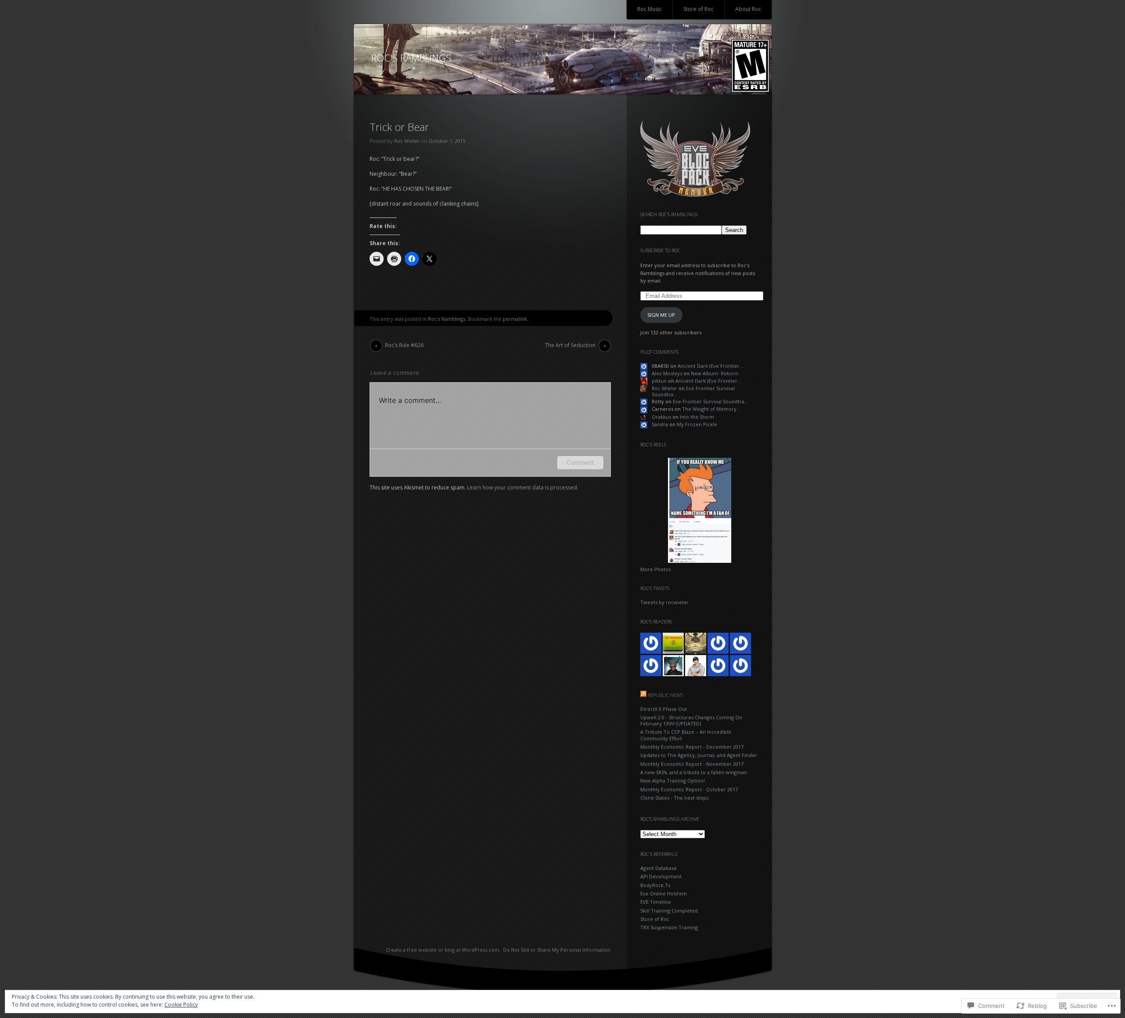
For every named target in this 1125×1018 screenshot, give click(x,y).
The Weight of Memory (709, 409)
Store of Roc (698, 9)
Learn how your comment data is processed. (522, 487)
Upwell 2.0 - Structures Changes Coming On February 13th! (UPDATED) (691, 720)
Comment (580, 462)
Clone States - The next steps (674, 797)
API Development (661, 876)
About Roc (748, 9)
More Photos (655, 569)
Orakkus (661, 416)
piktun (659, 380)
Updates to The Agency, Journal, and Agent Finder (698, 755)
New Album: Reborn (714, 373)
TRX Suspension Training (669, 927)
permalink (515, 318)
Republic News (665, 695)
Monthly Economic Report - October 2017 (689, 789)
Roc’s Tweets (654, 588)
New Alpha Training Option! (672, 780)
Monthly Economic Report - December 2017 (692, 746)
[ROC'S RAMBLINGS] (563, 59)
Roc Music (649, 9)
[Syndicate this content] (643, 695)
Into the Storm (697, 416)
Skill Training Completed (669, 910)
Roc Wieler (407, 141)
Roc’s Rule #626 (404, 345)
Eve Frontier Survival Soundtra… (693, 391)
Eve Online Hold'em (663, 893)
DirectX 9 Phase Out (663, 709)
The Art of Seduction (570, 345)
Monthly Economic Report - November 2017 (692, 764)
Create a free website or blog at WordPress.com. (443, 949)
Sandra (660, 424)
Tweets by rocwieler (664, 602)
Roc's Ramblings (446, 318)
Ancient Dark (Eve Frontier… (711, 365)
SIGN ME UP (661, 315)
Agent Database (658, 868)
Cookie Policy (181, 1004)
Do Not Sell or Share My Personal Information (556, 949)
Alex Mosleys (667, 373)
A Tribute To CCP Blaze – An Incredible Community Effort (685, 734)
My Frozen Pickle (697, 424)
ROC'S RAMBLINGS (411, 57)
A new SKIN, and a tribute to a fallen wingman (693, 772)
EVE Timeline (655, 901)
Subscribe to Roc (660, 250)
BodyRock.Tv (655, 885)
